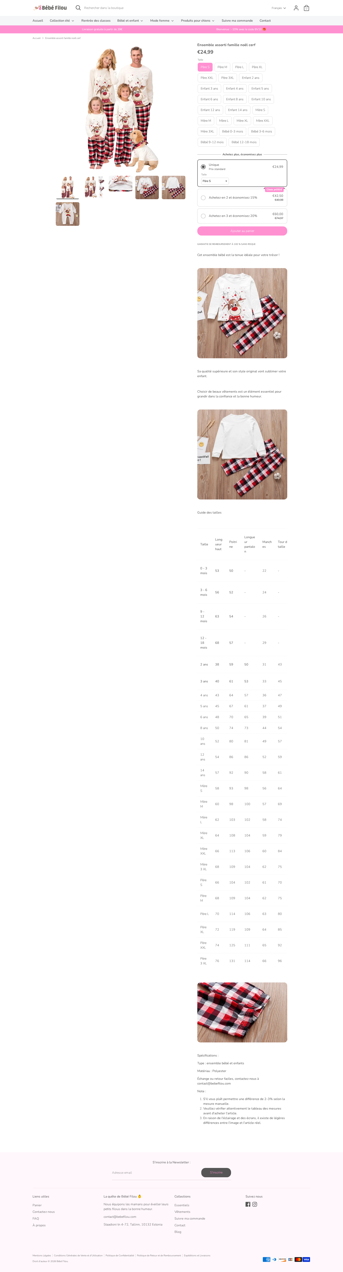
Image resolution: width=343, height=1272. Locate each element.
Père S (205, 67)
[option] (102, 29)
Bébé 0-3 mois (232, 131)
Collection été (60, 20)
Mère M (206, 121)
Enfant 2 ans (250, 78)
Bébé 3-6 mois (261, 131)
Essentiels (181, 1205)
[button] (242, 166)
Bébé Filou (62, 1261)
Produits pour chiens (196, 20)
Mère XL (242, 121)
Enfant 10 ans (261, 99)
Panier (37, 1205)
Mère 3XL (207, 131)
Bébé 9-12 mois (212, 142)
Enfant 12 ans (210, 110)
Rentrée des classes (96, 20)
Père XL (257, 67)
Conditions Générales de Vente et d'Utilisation (78, 1255)
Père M (222, 67)
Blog (177, 1232)
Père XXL (207, 78)
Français (277, 8)
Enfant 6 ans (209, 99)
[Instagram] (254, 1204)
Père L (239, 67)
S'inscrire (216, 1172)
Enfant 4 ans (235, 88)
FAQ (36, 1218)
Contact (265, 20)
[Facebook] (248, 1204)
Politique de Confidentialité (120, 1255)
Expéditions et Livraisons (197, 1255)
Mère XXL (263, 121)
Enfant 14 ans (238, 110)
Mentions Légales (42, 1255)
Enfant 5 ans (260, 88)
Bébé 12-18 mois (244, 142)
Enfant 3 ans (209, 88)
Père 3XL (227, 78)
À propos (39, 1225)
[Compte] (296, 8)
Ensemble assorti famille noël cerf (63, 38)
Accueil (38, 20)
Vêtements (182, 1212)
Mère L (224, 121)
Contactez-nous (44, 1212)
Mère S (260, 110)
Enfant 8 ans (235, 99)
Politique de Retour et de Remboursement (159, 1255)
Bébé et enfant (128, 20)
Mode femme (160, 20)
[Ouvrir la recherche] (78, 8)
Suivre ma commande (237, 20)
